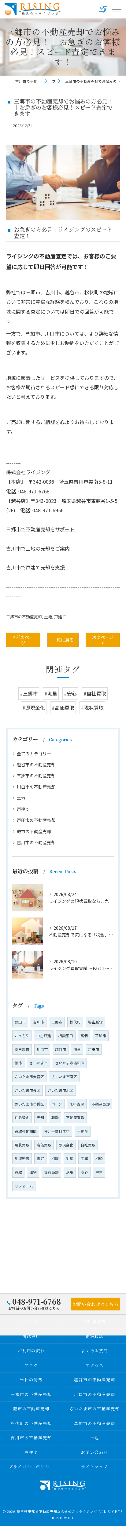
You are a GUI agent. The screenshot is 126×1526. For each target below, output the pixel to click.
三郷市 (56, 1021)
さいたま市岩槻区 (29, 1104)
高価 (84, 1035)
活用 (69, 1172)
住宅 (33, 1172)
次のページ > (102, 640)
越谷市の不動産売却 (36, 764)
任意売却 (51, 1172)
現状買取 (22, 1145)
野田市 (20, 1021)
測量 (77, 1049)
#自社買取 (94, 693)
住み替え (22, 1117)
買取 (18, 1172)
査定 (40, 1158)
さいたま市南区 (64, 1076)
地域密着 (22, 1158)
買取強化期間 (26, 1131)
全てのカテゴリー (34, 753)
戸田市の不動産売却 (36, 820)
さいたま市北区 (60, 1090)
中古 (99, 1172)
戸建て (60, 616)
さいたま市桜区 (27, 1090)
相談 (55, 1158)
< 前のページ (23, 640)
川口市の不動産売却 (36, 787)
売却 (40, 1117)
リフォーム (24, 1185)
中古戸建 (43, 1035)
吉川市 (38, 1021)
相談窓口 (65, 1035)
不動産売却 (100, 1104)
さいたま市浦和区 (69, 1062)
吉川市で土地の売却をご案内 (38, 548)
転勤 (55, 1117)
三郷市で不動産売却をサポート (40, 529)
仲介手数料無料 (57, 1131)
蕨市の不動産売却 (34, 831)
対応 (69, 1158)
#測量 (50, 693)
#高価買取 (63, 707)
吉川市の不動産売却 (36, 842)
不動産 (82, 1131)
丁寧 (84, 1158)
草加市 (100, 1035)
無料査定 (76, 1104)
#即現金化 (33, 707)
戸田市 (93, 1049)
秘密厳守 (95, 1021)
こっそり (22, 1035)
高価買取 (44, 1145)
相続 (99, 1158)
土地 (48, 616)
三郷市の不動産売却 (24, 616)
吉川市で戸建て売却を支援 (35, 567)
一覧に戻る (63, 640)
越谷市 (60, 1049)
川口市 (42, 1049)
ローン (56, 1104)
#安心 (70, 693)
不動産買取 (75, 1117)
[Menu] (116, 9)
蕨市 (18, 1062)
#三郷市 (29, 693)
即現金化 (66, 1145)
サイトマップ (94, 1467)
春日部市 (22, 1049)
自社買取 (88, 1145)
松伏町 (75, 1021)
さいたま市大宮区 (29, 1076)
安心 (84, 1172)
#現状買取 (92, 707)
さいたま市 (38, 1062)
